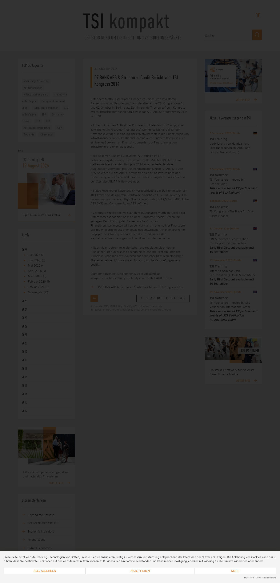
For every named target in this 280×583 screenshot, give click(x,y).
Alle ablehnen (45, 571)
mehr (235, 571)
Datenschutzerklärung (266, 578)
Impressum (249, 578)
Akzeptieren (140, 571)
